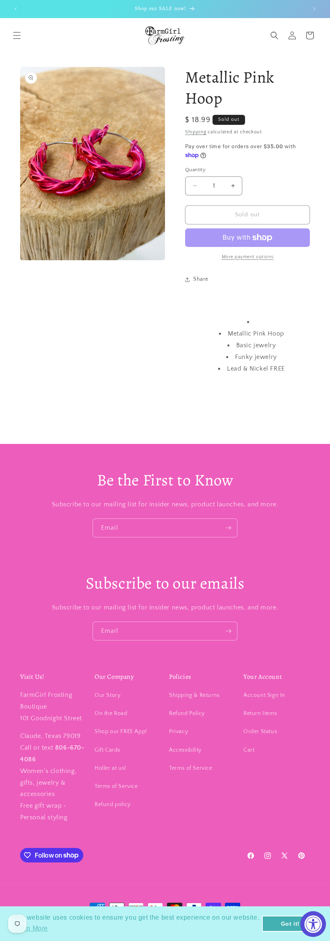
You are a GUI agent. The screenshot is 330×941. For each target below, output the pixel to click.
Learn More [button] (30, 928)
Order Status (260, 731)
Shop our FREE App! (121, 731)
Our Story (107, 695)
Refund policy (113, 804)
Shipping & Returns (194, 695)
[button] (17, 35)
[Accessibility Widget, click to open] (313, 924)
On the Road (111, 713)
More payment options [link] (248, 256)
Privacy (178, 731)
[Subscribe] (228, 527)
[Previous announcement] (16, 9)
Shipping (195, 132)
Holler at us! (110, 768)
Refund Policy (187, 713)
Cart (248, 750)
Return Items (260, 713)
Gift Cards (107, 750)
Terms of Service (116, 786)
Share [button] (200, 279)
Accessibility (185, 750)
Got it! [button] (290, 923)
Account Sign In (264, 695)
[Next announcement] (314, 9)
